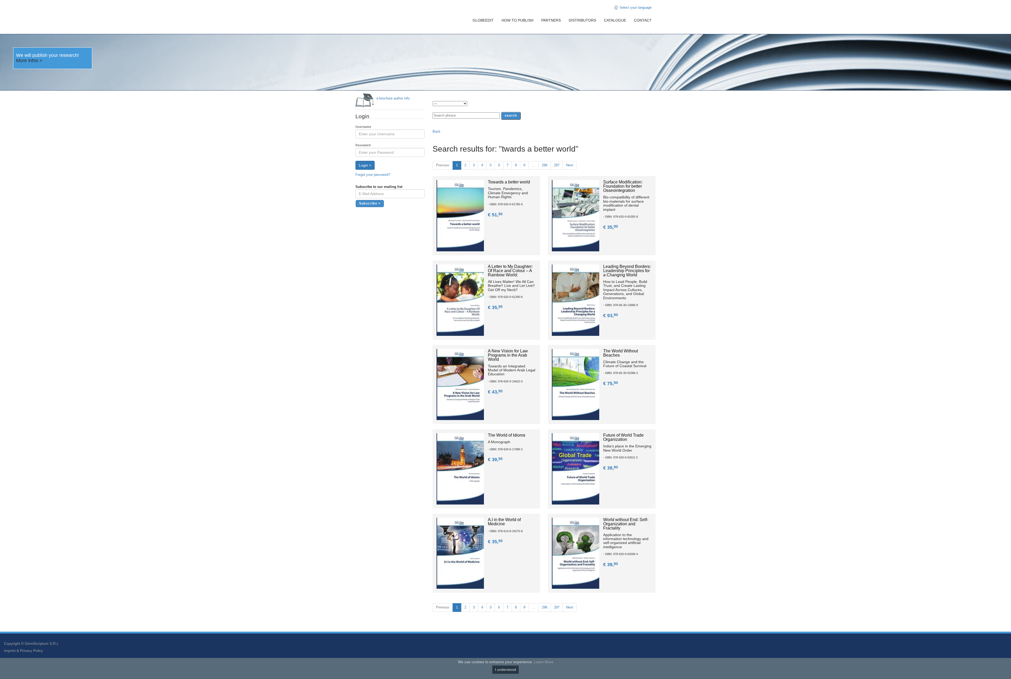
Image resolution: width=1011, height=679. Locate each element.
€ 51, (495, 214)
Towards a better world (509, 182)
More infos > (29, 60)
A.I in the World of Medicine (504, 521)
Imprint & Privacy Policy (23, 650)
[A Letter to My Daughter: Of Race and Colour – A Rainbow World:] (460, 300)
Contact (643, 20)
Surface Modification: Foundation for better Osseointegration (622, 186)
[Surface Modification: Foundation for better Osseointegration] (575, 215)
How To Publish (517, 20)
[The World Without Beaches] (575, 384)
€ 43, (495, 392)
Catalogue (615, 20)
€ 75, (610, 383)
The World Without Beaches (620, 353)
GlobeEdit (483, 20)
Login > (365, 165)
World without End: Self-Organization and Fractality (625, 523)
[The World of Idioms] (460, 469)
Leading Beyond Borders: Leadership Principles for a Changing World (627, 270)
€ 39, (495, 459)
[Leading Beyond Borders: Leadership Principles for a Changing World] (575, 300)
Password (362, 145)
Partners (551, 20)
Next (569, 165)
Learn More (543, 662)
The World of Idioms (506, 435)
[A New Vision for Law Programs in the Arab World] (460, 384)
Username (363, 127)
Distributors (582, 20)
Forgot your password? (372, 175)
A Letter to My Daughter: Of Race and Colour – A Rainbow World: (510, 270)
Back (436, 131)
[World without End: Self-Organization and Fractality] (575, 553)
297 (556, 165)
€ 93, (610, 315)
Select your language (636, 7)
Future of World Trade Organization (623, 437)
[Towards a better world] (460, 215)
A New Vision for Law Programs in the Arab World (508, 355)
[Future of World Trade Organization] (575, 469)
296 (544, 165)
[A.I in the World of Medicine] (460, 553)
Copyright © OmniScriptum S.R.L (31, 643)
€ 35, (610, 227)
